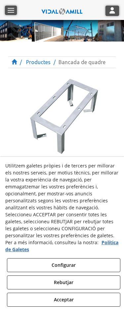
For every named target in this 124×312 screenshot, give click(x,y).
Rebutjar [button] (63, 282)
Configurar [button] (64, 265)
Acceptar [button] (64, 299)
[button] (62, 10)
